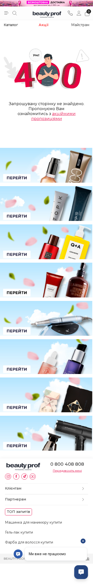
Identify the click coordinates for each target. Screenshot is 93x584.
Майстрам (80, 25)
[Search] (14, 13)
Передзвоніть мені (67, 470)
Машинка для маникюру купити (33, 522)
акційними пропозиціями (53, 116)
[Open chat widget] (81, 572)
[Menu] (6, 13)
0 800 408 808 (67, 464)
